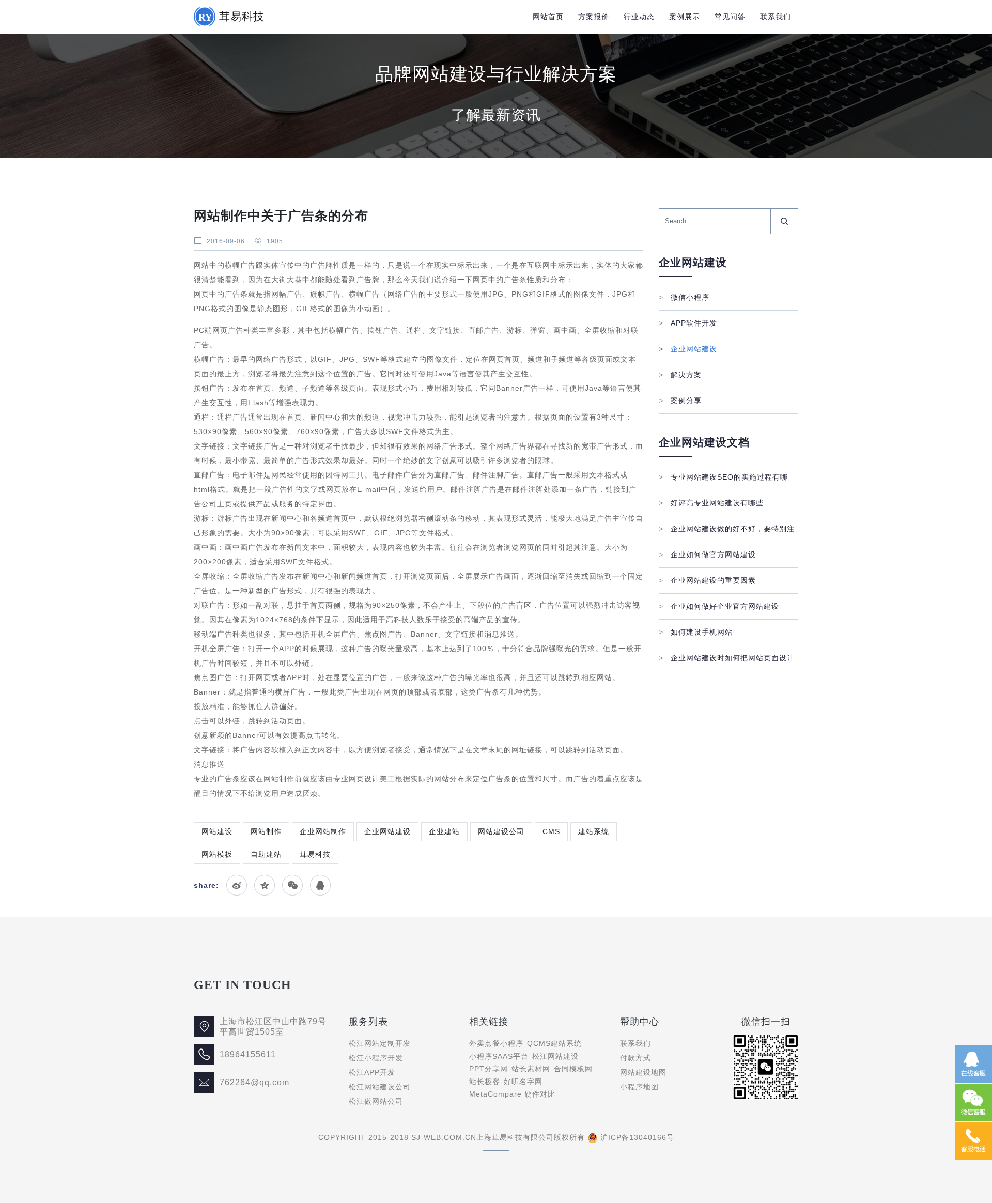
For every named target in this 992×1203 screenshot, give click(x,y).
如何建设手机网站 (696, 632)
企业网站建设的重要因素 (707, 580)
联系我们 (775, 16)
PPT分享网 (488, 1069)
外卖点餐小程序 (496, 1043)
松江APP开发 (372, 1072)
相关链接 (488, 1021)
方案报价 (593, 16)
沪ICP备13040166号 (637, 1137)
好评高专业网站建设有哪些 (711, 503)
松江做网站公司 (376, 1101)
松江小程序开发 (376, 1058)
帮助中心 (639, 1021)
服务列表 (368, 1021)
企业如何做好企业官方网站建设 (719, 606)
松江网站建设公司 (380, 1087)
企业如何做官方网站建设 (707, 554)
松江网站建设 (555, 1056)
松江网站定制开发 (380, 1043)
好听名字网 (523, 1081)
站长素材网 (531, 1069)
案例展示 (684, 16)
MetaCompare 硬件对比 (512, 1094)
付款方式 (635, 1058)
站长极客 (484, 1081)
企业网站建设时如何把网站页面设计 (727, 658)
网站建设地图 (643, 1072)
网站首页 (548, 16)
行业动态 (639, 16)
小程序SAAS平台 (499, 1056)
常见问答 (730, 16)
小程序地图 (639, 1087)
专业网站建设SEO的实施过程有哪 (723, 477)
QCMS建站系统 (554, 1043)
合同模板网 (573, 1069)
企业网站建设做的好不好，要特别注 (727, 529)
